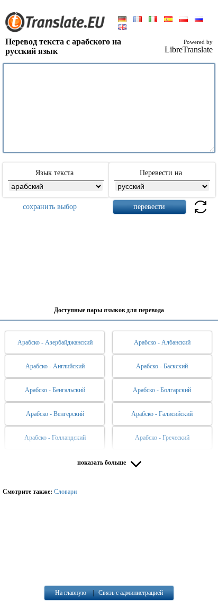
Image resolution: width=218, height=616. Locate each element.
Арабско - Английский (55, 366)
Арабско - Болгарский (162, 390)
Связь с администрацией (130, 592)
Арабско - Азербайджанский (55, 342)
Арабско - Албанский (162, 342)
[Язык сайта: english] (122, 28)
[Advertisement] (109, 256)
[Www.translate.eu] (58, 30)
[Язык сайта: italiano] (153, 20)
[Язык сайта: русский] (199, 20)
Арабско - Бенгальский (55, 390)
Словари (65, 491)
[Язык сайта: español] (168, 20)
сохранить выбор (50, 207)
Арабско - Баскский (162, 366)
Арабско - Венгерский (55, 414)
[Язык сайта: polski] (183, 20)
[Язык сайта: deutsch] (122, 20)
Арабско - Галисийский (162, 414)
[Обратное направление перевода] (200, 213)
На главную (70, 592)
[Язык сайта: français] (137, 20)
